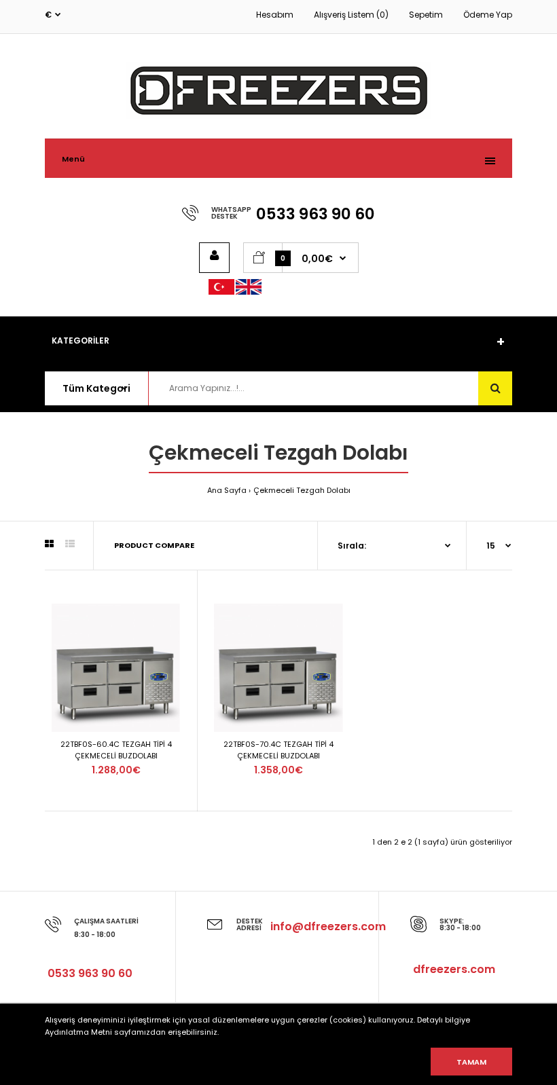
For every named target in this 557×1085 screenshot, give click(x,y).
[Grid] (49, 544)
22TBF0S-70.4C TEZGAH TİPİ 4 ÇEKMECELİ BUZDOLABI (278, 750)
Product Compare (154, 545)
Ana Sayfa (227, 490)
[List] (70, 544)
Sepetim (426, 14)
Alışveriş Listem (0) (351, 14)
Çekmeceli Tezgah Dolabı (302, 490)
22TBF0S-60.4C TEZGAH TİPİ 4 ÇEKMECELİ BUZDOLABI (116, 750)
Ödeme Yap (487, 14)
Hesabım (274, 14)
